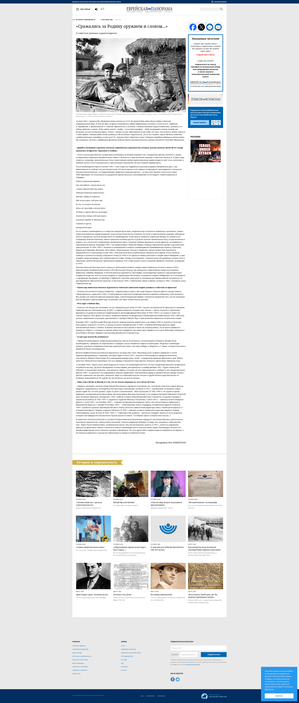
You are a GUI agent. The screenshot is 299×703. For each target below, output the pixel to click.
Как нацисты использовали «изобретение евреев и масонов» (204, 548)
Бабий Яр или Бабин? (124, 502)
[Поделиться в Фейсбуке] (192, 27)
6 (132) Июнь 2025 (107, 19)
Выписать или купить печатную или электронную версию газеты (96, 2)
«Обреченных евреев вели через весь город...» (129, 548)
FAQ (122, 663)
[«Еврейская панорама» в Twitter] (178, 679)
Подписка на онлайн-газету (131, 653)
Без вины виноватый (161, 594)
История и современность (85, 19)
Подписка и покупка (128, 649)
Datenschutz (150, 696)
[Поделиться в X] (201, 27)
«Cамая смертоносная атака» (90, 547)
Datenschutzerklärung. (193, 664)
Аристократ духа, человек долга (92, 594)
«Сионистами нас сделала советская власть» (89, 503)
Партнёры (124, 667)
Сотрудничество (127, 656)
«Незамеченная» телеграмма (202, 502)
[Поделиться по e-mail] (218, 27)
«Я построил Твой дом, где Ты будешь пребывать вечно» (202, 595)
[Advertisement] (206, 180)
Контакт (124, 670)
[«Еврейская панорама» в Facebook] (173, 679)
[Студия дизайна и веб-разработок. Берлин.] (214, 696)
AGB (142, 696)
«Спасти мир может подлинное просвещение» (166, 503)
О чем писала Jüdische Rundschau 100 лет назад (167, 548)
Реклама (124, 660)
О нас (123, 646)
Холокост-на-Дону (122, 594)
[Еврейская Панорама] (149, 9)
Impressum (161, 696)
